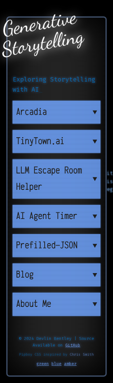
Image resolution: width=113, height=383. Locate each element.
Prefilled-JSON (47, 245)
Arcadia (31, 112)
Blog (25, 275)
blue (56, 363)
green (42, 363)
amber (70, 363)
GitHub (72, 345)
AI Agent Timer (47, 216)
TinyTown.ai (40, 141)
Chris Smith (82, 354)
